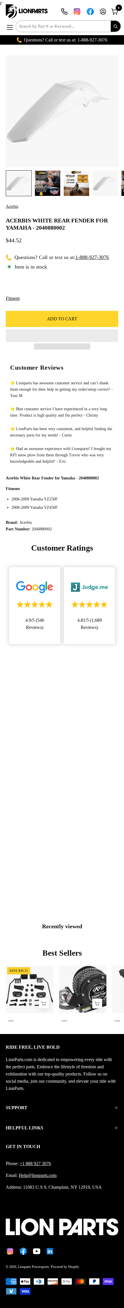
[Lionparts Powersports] (27, 11)
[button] (62, 335)
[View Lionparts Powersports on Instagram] (77, 11)
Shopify (73, 1267)
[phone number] (64, 11)
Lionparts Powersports (33, 1267)
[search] (116, 26)
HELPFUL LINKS (24, 1127)
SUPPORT (16, 1107)
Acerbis (12, 206)
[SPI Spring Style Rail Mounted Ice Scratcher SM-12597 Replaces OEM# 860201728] (44, 1003)
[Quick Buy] (97, 1003)
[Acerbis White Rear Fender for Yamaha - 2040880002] (19, 183)
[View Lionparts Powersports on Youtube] (36, 1251)
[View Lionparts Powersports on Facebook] (90, 11)
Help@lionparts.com (38, 1175)
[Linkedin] (50, 1251)
